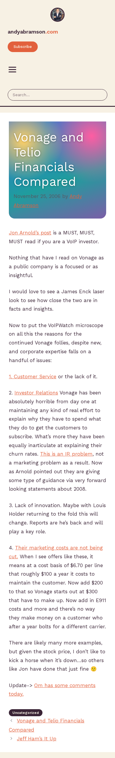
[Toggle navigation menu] (12, 69)
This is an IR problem (66, 454)
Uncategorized (25, 713)
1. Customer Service (32, 376)
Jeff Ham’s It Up (36, 739)
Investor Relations (36, 393)
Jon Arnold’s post (30, 233)
